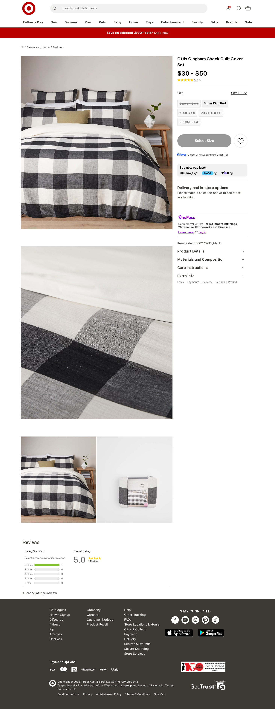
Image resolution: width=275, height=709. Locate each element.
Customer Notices (100, 619)
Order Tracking (135, 615)
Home (133, 22)
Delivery (130, 639)
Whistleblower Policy (108, 694)
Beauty (197, 22)
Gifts (214, 22)
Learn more (186, 232)
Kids (102, 22)
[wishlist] (238, 8)
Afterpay (56, 634)
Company (94, 610)
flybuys (55, 624)
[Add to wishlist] (240, 140)
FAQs (128, 619)
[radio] (189, 103)
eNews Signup (60, 615)
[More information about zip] (231, 173)
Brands (231, 22)
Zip (52, 629)
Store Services (134, 653)
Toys (149, 22)
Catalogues (58, 610)
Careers (92, 615)
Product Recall (97, 624)
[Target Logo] (28, 8)
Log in (202, 232)
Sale (248, 22)
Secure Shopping (136, 649)
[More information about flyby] (226, 155)
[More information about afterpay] (195, 173)
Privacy (87, 694)
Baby (117, 22)
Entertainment (172, 22)
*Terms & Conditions (137, 694)
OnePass (56, 639)
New (54, 22)
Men (88, 22)
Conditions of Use (68, 694)
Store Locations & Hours (141, 624)
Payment (130, 634)
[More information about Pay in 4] (215, 173)
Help (127, 610)
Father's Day (33, 22)
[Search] (54, 8)
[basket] (248, 8)
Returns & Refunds (137, 644)
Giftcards (56, 619)
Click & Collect (135, 629)
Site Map (159, 694)
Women (71, 22)
